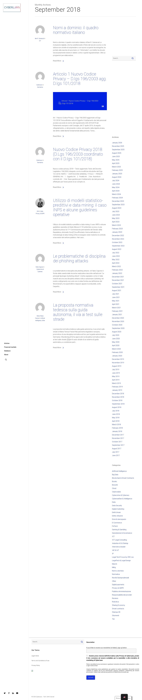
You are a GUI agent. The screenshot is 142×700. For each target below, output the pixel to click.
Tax (113, 619)
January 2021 (117, 315)
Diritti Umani (116, 512)
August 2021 (116, 290)
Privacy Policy (35, 665)
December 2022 (118, 235)
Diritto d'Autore (117, 516)
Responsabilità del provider (122, 595)
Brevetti (115, 485)
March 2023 (116, 225)
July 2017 (115, 452)
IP (113, 554)
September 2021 (118, 287)
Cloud (114, 488)
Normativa (40, 87)
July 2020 (115, 335)
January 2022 (117, 273)
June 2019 (116, 373)
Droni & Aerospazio (119, 519)
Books (114, 481)
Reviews (115, 598)
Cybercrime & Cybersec (120, 495)
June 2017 (116, 455)
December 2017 (118, 435)
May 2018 (115, 418)
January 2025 (117, 174)
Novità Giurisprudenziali (120, 578)
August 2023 (116, 208)
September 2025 (118, 150)
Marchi (114, 564)
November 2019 (118, 363)
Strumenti (115, 615)
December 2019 (118, 359)
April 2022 (115, 263)
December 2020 (118, 318)
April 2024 (115, 191)
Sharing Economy (118, 605)
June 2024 (116, 184)
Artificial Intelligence (119, 471)
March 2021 (116, 308)
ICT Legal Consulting (119, 540)
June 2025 (116, 156)
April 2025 (115, 163)
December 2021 (118, 277)
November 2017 (118, 438)
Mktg (114, 567)
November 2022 (118, 239)
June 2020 (116, 339)
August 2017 (116, 449)
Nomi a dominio (118, 571)
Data (42, 211)
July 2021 (115, 294)
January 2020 (117, 356)
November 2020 (118, 321)
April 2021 (115, 304)
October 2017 (117, 442)
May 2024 (115, 187)
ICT (40, 41)
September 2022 (118, 246)
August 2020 (116, 332)
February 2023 (117, 229)
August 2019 (116, 366)
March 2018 (116, 424)
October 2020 (117, 325)
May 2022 (115, 260)
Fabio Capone (39, 267)
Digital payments (118, 585)
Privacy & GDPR (40, 213)
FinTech (115, 526)
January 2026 (117, 143)
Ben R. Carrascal (39, 38)
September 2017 (118, 445)
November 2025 (118, 146)
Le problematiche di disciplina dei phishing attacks (79, 258)
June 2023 (116, 215)
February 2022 (117, 270)
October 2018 (117, 400)
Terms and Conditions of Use (40, 660)
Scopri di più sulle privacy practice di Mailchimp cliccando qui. (111, 672)
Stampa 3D (116, 612)
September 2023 (118, 205)
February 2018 (117, 428)
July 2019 (115, 370)
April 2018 (115, 421)
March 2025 (116, 167)
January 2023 (117, 232)
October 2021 (117, 284)
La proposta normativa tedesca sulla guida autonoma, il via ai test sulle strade (77, 312)
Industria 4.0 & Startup (120, 543)
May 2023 (115, 218)
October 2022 (117, 242)
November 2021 (118, 280)
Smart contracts (118, 609)
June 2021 (116, 297)
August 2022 (116, 249)
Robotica (115, 602)
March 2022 (116, 266)
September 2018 (118, 404)
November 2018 (118, 397)
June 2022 (116, 256)
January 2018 (117, 431)
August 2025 (116, 153)
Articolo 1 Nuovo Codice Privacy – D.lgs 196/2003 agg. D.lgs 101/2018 (80, 79)
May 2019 (115, 376)
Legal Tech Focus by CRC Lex (123, 557)
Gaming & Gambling (119, 530)
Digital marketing (118, 509)
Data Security (117, 506)
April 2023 (115, 222)
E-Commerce (117, 523)
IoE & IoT (115, 550)
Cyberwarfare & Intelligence (122, 499)
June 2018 (116, 414)
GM (38, 211)
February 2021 (117, 311)
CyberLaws (39, 85)
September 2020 (118, 328)
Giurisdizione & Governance (122, 533)
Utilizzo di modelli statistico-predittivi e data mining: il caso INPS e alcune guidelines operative (80, 207)
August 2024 (116, 177)
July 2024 (115, 181)
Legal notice (35, 656)
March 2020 (116, 349)
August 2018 (116, 407)
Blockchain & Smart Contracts (123, 478)
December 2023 (118, 201)
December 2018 (118, 394)
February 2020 (117, 352)
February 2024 (117, 198)
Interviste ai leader (118, 547)
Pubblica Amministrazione (121, 591)
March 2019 (116, 383)
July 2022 (115, 253)
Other (43, 320)
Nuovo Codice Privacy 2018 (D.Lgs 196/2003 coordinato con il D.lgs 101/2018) (78, 154)
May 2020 (115, 342)
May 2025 (115, 160)
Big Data (115, 475)
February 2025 (117, 170)
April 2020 (115, 345)
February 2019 (117, 387)
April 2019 (115, 380)
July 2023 (115, 211)
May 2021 (115, 301)
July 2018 (115, 411)
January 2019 (117, 390)
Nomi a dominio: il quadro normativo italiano (75, 30)
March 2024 (116, 194)
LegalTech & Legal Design (121, 560)
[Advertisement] (118, 37)
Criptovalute (116, 492)
